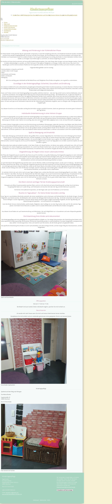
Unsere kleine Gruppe (58, 15)
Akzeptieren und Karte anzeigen (64, 490)
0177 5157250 (5, 38)
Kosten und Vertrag (44, 15)
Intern (48, 500)
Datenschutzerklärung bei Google (66, 487)
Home (15, 15)
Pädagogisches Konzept (30, 15)
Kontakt (74, 15)
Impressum (36, 500)
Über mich (20, 15)
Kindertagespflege (41, 9)
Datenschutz (43, 500)
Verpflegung (68, 15)
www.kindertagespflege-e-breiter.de (12, 494)
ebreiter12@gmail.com (7, 40)
